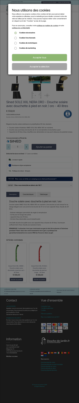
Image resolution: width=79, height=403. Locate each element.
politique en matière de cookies (47, 26)
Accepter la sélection (39, 66)
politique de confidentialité (21, 28)
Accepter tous (39, 57)
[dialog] (39, 201)
